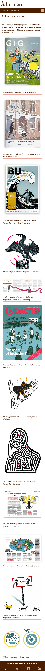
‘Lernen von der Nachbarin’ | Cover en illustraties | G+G (21, 93)
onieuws (36, 272)
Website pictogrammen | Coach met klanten (17, 657)
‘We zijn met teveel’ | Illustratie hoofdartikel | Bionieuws (21, 566)
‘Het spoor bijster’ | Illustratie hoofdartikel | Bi (18, 272)
